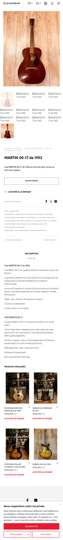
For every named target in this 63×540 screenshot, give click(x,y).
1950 (17, 214)
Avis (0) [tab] (31, 259)
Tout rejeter (45, 534)
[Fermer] (60, 504)
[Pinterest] (56, 201)
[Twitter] (52, 201)
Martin (32, 230)
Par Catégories (50, 221)
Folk (19, 150)
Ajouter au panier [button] (14, 419)
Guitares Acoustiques (33, 148)
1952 (16, 230)
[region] (31, 521)
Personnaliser (16, 534)
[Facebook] (47, 201)
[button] (29, 3)
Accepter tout (31, 526)
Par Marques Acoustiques (27, 224)
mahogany (24, 230)
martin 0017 (41, 230)
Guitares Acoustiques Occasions (31, 218)
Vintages (20, 227)
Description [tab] (31, 254)
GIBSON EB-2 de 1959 (42, 464)
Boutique (18, 148)
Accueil (7, 148)
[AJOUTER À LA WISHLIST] (29, 407)
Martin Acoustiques (33, 221)
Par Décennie (9, 224)
